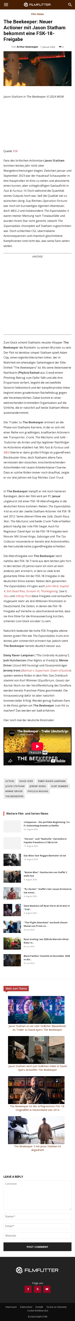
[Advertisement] (37, 296)
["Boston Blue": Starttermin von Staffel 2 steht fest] (12, 877)
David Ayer (26, 781)
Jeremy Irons (38, 786)
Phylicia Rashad (38, 791)
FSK (15, 151)
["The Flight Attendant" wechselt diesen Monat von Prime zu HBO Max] (12, 927)
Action (9, 781)
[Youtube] (46, 1289)
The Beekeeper (14, 796)
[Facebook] (28, 1289)
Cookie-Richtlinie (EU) (37, 1310)
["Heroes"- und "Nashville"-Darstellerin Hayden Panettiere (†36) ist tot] (12, 843)
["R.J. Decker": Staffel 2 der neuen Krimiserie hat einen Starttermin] (12, 893)
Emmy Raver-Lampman (52, 781)
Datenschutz (26, 1306)
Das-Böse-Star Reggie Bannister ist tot (45, 855)
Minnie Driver (13, 791)
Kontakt (39, 1306)
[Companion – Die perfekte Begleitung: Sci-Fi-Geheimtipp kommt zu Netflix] (12, 826)
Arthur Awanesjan (27, 46)
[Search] (70, 4)
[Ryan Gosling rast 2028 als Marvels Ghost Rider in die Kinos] (12, 943)
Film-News (37, 14)
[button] (6, 4)
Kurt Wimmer (59, 786)
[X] (37, 1289)
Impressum (11, 1306)
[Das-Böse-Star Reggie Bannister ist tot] (12, 860)
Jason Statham (14, 786)
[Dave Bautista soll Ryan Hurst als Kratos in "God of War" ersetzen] (12, 910)
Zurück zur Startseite (56, 1306)
